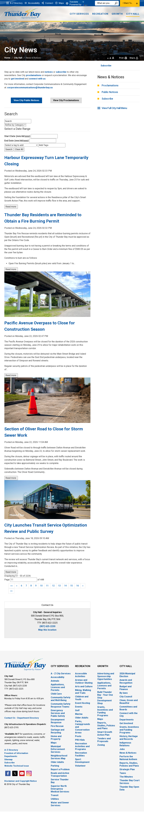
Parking (55, 765)
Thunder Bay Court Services (130, 782)
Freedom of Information (16, 753)
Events (78, 706)
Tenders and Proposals (104, 740)
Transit (54, 795)
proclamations (33, 75)
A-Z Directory (15, 3)
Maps (61, 3)
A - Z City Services (61, 673)
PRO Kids (80, 740)
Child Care (56, 693)
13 (59, 585)
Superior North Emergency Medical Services (60, 789)
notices (49, 72)
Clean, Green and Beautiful (129, 701)
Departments (10, 756)
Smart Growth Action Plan (104, 733)
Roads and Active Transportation (60, 774)
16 (77, 585)
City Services (60, 666)
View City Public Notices (26, 100)
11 (47, 585)
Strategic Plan (127, 769)
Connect (49, 3)
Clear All (19, 149)
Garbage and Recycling (57, 731)
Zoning (101, 745)
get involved (17, 78)
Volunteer (80, 765)
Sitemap (8, 759)
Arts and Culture (84, 686)
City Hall (18, 58)
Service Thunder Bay (60, 781)
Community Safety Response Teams (60, 705)
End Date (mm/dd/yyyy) (16, 140)
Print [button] (121, 58)
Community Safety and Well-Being (60, 699)
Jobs (122, 749)
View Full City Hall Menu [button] (114, 108)
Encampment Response (58, 721)
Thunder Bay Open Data (129, 788)
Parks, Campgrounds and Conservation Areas (82, 727)
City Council (126, 696)
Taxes (123, 773)
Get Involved (126, 723)
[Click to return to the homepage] (22, 13)
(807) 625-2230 (47, 626)
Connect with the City (129, 714)
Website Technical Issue (16, 766)
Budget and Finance (125, 688)
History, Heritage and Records (129, 737)
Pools (78, 736)
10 (41, 585)
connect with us (37, 78)
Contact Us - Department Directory (21, 718)
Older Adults (57, 762)
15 (71, 585)
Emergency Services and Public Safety (58, 713)
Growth (102, 666)
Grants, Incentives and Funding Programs (105, 711)
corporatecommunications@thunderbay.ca (30, 87)
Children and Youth (81, 698)
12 (53, 585)
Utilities (55, 799)
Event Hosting (82, 703)
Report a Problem (60, 769)
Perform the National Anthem (128, 758)
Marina (78, 714)
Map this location (47, 629)
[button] (130, 3)
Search (116, 3)
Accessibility (34, 3)
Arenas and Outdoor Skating (84, 681)
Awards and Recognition (126, 681)
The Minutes (126, 776)
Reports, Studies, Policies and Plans (106, 725)
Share (132, 58)
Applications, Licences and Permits (58, 687)
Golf (77, 710)
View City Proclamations (66, 100)
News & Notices (128, 752)
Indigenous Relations (125, 744)
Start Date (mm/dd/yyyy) (17, 136)
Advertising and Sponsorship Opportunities (105, 676)
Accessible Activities (81, 675)
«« (11, 585)
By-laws (124, 693)
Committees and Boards (128, 708)
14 (65, 585)
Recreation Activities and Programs (82, 746)
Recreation (82, 666)
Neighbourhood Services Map (59, 757)
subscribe (61, 72)
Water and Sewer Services (60, 804)
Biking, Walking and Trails (83, 691)
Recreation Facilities (81, 754)
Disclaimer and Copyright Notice (20, 781)
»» (11, 591)
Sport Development (82, 760)
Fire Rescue (57, 726)
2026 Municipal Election (127, 675)
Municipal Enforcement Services (58, 749)
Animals (55, 680)
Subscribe (106, 65)
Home (7, 58)
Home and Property (56, 737)
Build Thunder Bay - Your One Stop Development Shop (105, 698)
